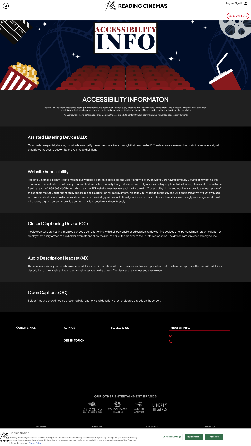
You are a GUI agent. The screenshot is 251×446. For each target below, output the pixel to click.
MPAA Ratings (41, 426)
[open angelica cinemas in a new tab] (93, 407)
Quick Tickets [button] (238, 16)
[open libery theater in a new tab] (139, 407)
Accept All (214, 437)
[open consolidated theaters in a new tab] (116, 407)
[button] (6, 6)
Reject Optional (194, 437)
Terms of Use (96, 426)
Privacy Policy (152, 426)
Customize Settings (172, 437)
